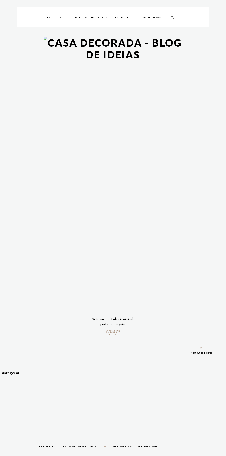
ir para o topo (201, 353)
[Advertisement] (113, 197)
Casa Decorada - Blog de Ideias (61, 446)
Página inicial (58, 17)
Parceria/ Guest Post (92, 17)
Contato (122, 17)
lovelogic (149, 446)
